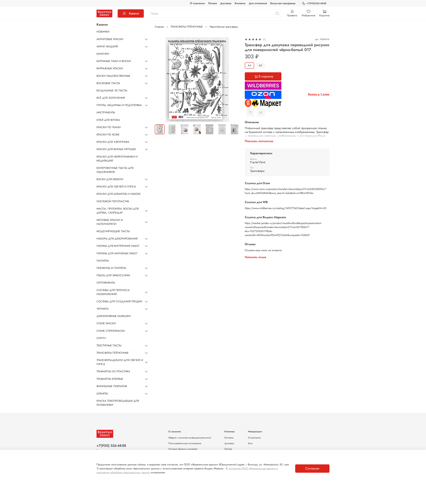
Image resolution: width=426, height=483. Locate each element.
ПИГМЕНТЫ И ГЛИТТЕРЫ (111, 268)
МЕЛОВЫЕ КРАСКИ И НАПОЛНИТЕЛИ (110, 222)
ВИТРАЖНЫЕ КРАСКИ (110, 68)
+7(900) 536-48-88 (111, 445)
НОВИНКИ (103, 32)
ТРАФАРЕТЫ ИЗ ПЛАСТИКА (113, 371)
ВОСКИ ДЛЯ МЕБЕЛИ (110, 179)
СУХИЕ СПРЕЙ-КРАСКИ (111, 331)
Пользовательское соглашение (184, 443)
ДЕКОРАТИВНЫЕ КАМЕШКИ (114, 316)
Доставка (225, 3)
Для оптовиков (258, 3)
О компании (197, 3)
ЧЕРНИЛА (103, 309)
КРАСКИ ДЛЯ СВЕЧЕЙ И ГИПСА (116, 186)
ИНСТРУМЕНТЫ (106, 112)
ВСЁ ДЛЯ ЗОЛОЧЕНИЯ (111, 98)
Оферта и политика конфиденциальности (189, 437)
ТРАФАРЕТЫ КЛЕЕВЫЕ (110, 379)
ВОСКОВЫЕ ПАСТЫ (108, 83)
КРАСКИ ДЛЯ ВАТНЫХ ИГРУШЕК (116, 149)
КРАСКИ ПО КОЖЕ (108, 134)
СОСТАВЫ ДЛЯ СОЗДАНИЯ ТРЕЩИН (119, 301)
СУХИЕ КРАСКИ (106, 323)
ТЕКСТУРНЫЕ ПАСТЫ (109, 345)
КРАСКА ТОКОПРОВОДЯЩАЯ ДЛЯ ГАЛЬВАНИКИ (118, 403)
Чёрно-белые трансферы (223, 27)
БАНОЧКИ (103, 54)
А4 (249, 65)
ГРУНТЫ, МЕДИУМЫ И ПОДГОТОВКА (119, 105)
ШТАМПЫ (102, 393)
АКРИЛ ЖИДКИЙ (107, 46)
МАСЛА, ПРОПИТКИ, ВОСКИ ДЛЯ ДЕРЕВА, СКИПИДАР (118, 211)
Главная (159, 27)
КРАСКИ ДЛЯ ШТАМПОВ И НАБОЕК (119, 194)
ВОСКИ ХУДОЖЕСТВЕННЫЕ (113, 76)
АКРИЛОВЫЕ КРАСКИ (110, 39)
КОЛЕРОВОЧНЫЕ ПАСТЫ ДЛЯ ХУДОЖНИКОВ (115, 170)
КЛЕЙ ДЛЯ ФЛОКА (108, 120)
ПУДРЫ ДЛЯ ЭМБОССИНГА (113, 275)
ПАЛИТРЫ (103, 261)
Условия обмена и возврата (182, 449)
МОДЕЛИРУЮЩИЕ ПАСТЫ (113, 231)
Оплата (212, 3)
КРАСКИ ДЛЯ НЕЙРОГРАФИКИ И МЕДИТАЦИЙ (117, 159)
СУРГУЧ (101, 338)
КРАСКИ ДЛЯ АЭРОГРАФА (113, 142)
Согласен (312, 468)
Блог (250, 443)
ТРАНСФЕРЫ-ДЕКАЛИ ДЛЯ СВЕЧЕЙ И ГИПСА (120, 362)
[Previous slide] (160, 79)
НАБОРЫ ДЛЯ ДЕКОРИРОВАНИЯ (117, 239)
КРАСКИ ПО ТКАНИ (108, 127)
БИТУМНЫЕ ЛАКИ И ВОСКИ (114, 61)
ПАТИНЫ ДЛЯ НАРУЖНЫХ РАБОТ (117, 253)
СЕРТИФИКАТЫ (106, 283)
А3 (260, 65)
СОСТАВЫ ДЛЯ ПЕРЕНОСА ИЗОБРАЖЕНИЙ (113, 292)
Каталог (134, 13)
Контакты (240, 3)
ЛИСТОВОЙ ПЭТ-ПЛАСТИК (113, 201)
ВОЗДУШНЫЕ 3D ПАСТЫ (112, 90)
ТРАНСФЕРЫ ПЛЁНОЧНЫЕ (187, 27)
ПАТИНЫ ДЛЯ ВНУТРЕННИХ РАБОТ (118, 246)
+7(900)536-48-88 (316, 3)
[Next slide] (234, 79)
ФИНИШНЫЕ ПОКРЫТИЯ (112, 386)
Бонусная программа (282, 3)
